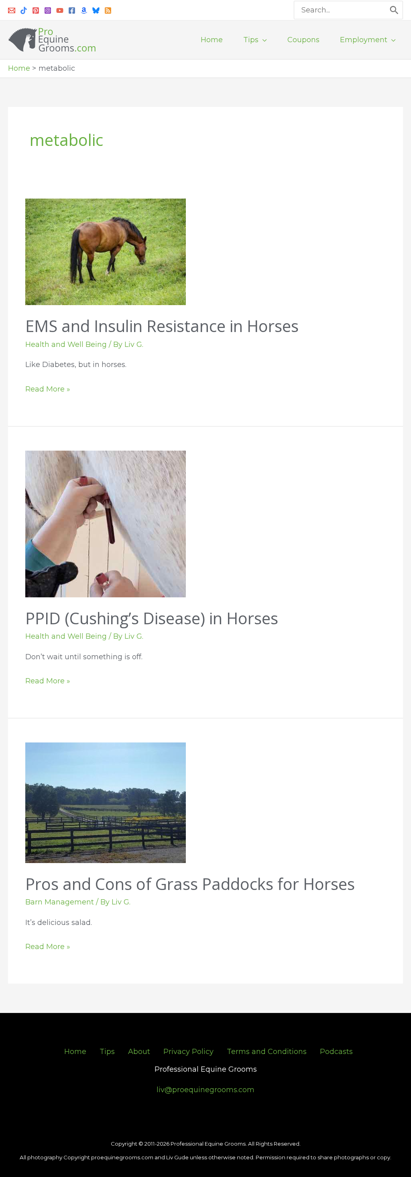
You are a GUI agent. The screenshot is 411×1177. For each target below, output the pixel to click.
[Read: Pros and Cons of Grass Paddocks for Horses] (105, 802)
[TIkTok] (23, 10)
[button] (262, 40)
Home (75, 1051)
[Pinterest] (35, 10)
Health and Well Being (66, 344)
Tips (107, 1051)
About (139, 1051)
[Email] (11, 10)
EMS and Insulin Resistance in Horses (162, 326)
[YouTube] (59, 10)
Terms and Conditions (267, 1051)
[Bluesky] (96, 10)
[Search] (394, 10)
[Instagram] (47, 10)
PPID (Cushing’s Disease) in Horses (151, 618)
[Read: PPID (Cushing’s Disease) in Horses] (105, 523)
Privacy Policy (188, 1051)
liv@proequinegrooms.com (205, 1089)
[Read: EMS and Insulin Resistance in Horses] (105, 251)
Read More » (47, 388)
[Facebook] (71, 10)
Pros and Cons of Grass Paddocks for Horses (190, 884)
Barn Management (59, 902)
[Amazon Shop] (83, 10)
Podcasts (336, 1051)
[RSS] (108, 10)
